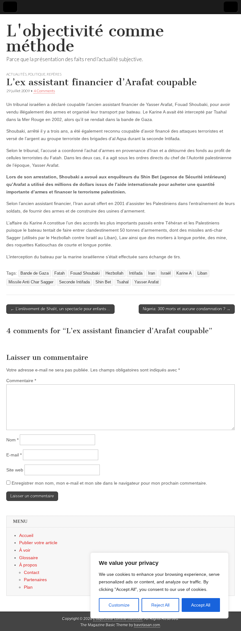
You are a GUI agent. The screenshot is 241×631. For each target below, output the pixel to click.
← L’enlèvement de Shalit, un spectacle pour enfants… (60, 309)
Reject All (160, 604)
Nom (12, 439)
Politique (37, 74)
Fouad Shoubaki (85, 273)
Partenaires (35, 579)
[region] (159, 585)
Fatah (59, 273)
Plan (28, 587)
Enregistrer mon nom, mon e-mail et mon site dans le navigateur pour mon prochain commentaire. (109, 483)
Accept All (200, 604)
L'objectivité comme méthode (85, 38)
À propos (28, 564)
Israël (166, 273)
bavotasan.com (147, 625)
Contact (31, 572)
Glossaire (28, 557)
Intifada (135, 273)
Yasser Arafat (146, 282)
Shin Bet (103, 282)
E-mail (14, 454)
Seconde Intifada (74, 282)
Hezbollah (114, 273)
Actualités (16, 74)
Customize (119, 604)
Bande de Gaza (34, 273)
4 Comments (44, 90)
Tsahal (123, 282)
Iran (151, 273)
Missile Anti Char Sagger (30, 282)
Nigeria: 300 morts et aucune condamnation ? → (187, 309)
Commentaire (21, 380)
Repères (54, 74)
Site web (14, 469)
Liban (202, 273)
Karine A (184, 273)
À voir (24, 550)
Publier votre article (38, 542)
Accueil (26, 535)
